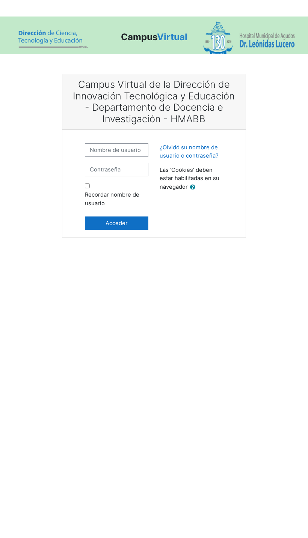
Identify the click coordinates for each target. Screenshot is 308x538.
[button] (194, 187)
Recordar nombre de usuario (112, 198)
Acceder (117, 223)
